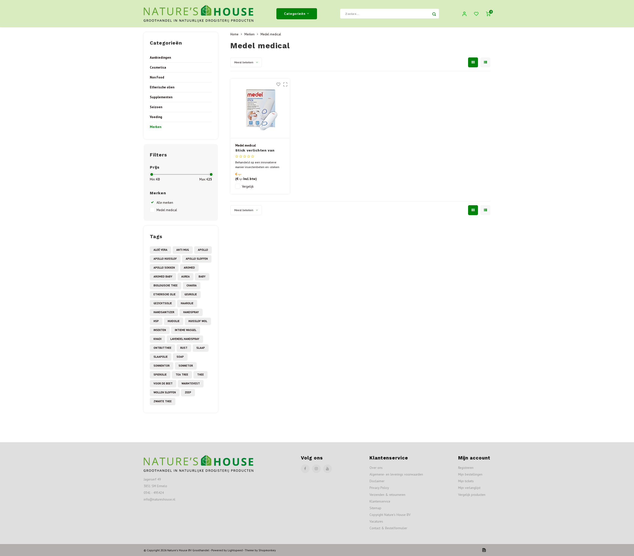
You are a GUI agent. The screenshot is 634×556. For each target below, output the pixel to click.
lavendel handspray (184, 339)
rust (183, 348)
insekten (160, 330)
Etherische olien (162, 87)
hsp (156, 321)
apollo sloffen (197, 258)
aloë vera (160, 250)
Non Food (157, 77)
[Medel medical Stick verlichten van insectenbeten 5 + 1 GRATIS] (260, 108)
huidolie (174, 321)
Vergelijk (248, 186)
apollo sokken (164, 267)
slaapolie (161, 356)
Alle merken (165, 202)
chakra (191, 285)
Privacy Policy (379, 487)
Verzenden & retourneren (387, 494)
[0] (488, 13)
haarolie (187, 303)
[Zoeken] (434, 14)
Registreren (466, 467)
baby (202, 276)
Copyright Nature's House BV (390, 514)
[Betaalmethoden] (483, 550)
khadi (157, 339)
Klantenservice (380, 501)
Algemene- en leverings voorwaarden (396, 474)
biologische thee (166, 285)
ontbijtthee (162, 348)
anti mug (182, 250)
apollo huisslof (165, 258)
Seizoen (156, 107)
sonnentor (162, 365)
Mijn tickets (466, 481)
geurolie (191, 294)
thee (200, 374)
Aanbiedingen (160, 57)
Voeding (156, 117)
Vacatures (376, 521)
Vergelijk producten (471, 494)
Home (234, 34)
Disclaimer (377, 481)
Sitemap (375, 508)
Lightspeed (235, 550)
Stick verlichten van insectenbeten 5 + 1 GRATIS (255, 150)
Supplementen (161, 97)
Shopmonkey (267, 550)
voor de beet (163, 383)
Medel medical (167, 210)
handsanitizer (164, 312)
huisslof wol (197, 321)
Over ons (376, 467)
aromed (189, 267)
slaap (200, 348)
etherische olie (165, 294)
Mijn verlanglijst (469, 487)
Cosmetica (158, 67)
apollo (203, 250)
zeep (188, 392)
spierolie (160, 374)
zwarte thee (163, 401)
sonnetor (186, 365)
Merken (155, 127)
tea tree (182, 374)
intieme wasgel (185, 330)
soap (180, 356)
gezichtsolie (163, 303)
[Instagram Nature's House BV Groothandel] (316, 468)
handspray (191, 312)
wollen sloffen (165, 392)
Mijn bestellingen (470, 474)
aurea (185, 276)
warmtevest (191, 383)
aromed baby (163, 276)
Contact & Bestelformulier (388, 528)
